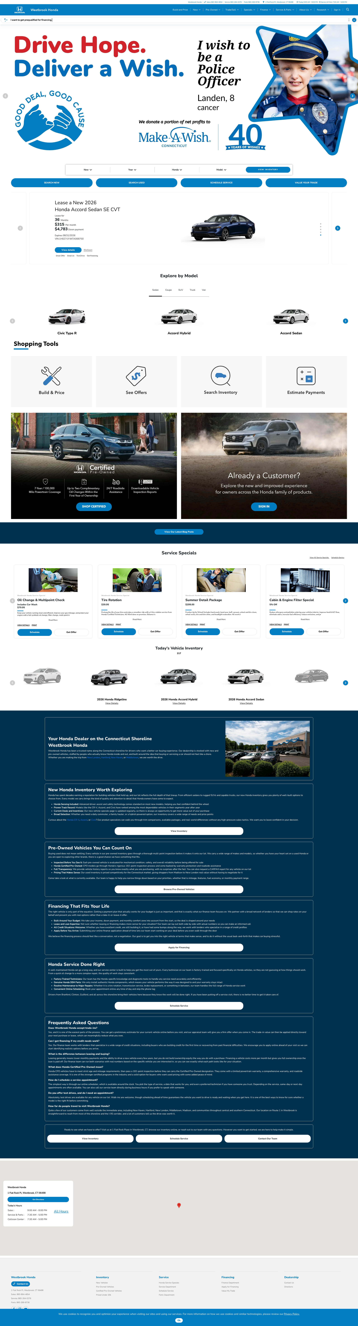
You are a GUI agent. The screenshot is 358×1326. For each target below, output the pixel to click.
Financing (228, 1277)
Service (164, 1277)
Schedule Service (337, 557)
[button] (179, 1205)
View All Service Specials (319, 557)
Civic (93, 819)
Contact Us (22, 1283)
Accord (83, 819)
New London (93, 757)
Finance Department (230, 1282)
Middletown (132, 757)
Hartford (105, 757)
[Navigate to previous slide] (2, 96)
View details (68, 250)
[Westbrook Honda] (35, 9)
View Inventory (179, 831)
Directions (288, 1286)
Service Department (167, 1286)
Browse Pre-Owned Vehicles (179, 889)
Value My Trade (228, 1291)
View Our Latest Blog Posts (179, 531)
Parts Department (166, 1295)
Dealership (291, 1277)
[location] (263, 2)
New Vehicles (102, 1282)
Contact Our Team (267, 1138)
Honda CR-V (73, 819)
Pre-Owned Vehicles (105, 1286)
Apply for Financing (178, 947)
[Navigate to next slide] (356, 96)
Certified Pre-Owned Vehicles (109, 1291)
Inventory (102, 1277)
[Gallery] (179, 95)
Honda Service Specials (169, 1282)
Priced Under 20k (103, 1295)
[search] (347, 10)
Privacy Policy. (292, 1314)
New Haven (117, 757)
